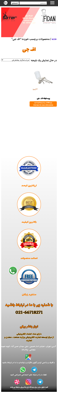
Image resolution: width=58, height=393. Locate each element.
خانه (54, 39)
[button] (15, 3)
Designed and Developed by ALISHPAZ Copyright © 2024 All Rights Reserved (29, 389)
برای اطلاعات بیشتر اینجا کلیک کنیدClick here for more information (43, 104)
